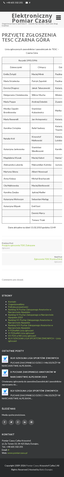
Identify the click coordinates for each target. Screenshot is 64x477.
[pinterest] (31, 422)
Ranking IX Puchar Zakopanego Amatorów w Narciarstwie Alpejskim (29, 310)
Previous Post (18, 244)
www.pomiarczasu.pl (17, 453)
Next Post (48, 258)
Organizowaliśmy (16, 304)
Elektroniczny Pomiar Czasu (32, 18)
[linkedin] (24, 422)
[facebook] (4, 422)
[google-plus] (18, 422)
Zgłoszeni (6, 248)
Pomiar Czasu (32, 465)
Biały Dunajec (46, 469)
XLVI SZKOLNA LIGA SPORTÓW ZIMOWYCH (34, 358)
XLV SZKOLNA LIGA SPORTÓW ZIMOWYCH (34, 391)
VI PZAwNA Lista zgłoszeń (21, 333)
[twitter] (11, 422)
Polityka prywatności (18, 307)
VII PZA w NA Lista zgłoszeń (22, 335)
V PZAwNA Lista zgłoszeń (21, 330)
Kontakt (12, 301)
